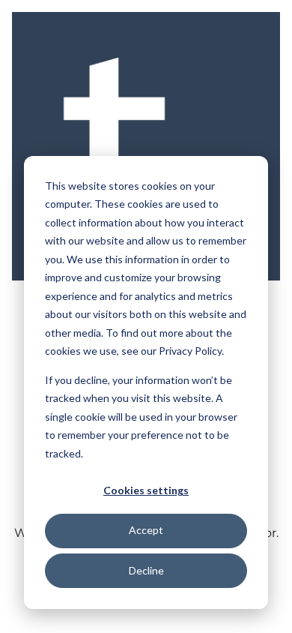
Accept (146, 530)
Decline (146, 570)
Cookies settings (146, 490)
